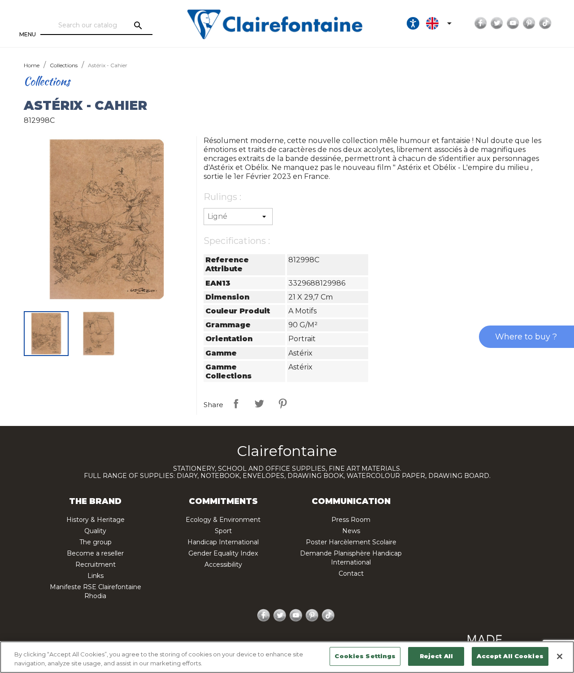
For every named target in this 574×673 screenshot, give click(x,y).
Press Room (350, 520)
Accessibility (223, 564)
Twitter (497, 23)
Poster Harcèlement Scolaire (351, 542)
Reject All (436, 656)
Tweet (259, 403)
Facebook (481, 23)
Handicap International (223, 542)
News (351, 531)
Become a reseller (95, 553)
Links (95, 576)
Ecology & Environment (223, 520)
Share (236, 403)
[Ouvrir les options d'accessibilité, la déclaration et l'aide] (413, 23)
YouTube (513, 23)
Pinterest (529, 23)
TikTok (545, 23)
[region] (287, 657)
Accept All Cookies (510, 656)
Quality (95, 531)
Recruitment (95, 564)
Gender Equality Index (223, 553)
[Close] (560, 656)
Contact (351, 573)
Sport (223, 531)
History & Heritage (95, 520)
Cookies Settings (365, 656)
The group (95, 542)
